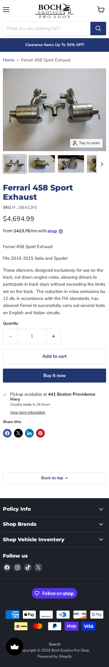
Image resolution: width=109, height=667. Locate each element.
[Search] (98, 28)
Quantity (10, 323)
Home (9, 60)
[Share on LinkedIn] (29, 433)
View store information (27, 413)
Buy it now (54, 375)
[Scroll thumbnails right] (101, 164)
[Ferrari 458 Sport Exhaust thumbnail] (14, 164)
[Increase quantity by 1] (53, 336)
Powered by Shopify (54, 656)
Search (54, 644)
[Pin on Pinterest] (40, 433)
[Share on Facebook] (7, 433)
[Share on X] (18, 433)
